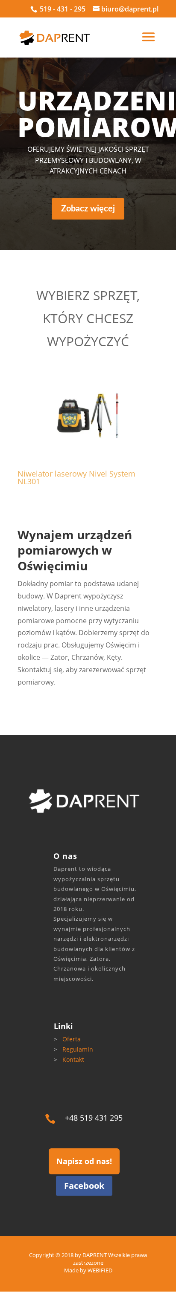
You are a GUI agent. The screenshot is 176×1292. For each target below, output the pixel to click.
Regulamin (77, 1049)
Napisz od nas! (84, 1161)
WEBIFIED (100, 1270)
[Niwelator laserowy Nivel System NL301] (88, 415)
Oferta (71, 1039)
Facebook (84, 1185)
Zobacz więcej (88, 209)
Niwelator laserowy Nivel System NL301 (76, 477)
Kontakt (73, 1059)
